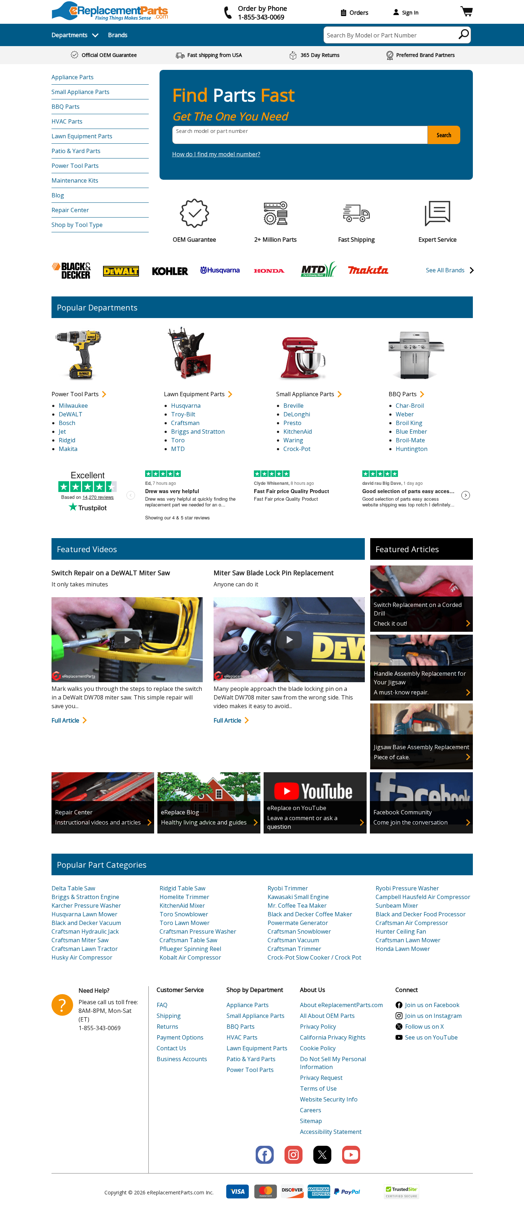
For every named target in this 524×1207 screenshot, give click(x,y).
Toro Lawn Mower (185, 923)
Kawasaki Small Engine (298, 897)
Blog (57, 195)
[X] (322, 1155)
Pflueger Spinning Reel (190, 949)
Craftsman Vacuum (293, 940)
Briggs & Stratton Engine (85, 897)
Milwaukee (73, 406)
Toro (178, 440)
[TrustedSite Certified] (402, 1191)
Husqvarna (186, 406)
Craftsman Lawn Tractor (84, 949)
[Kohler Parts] (170, 270)
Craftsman (185, 423)
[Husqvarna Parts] (220, 270)
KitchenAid (297, 431)
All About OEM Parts (327, 1016)
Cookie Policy (318, 1048)
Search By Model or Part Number (372, 35)
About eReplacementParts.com (341, 1005)
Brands (117, 35)
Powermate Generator (298, 923)
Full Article (65, 720)
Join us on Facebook (432, 1005)
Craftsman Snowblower (299, 931)
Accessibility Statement (331, 1132)
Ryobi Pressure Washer (407, 888)
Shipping (169, 1016)
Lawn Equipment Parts (81, 136)
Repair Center (70, 210)
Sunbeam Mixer (397, 905)
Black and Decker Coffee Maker (310, 914)
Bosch (67, 423)
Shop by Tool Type (77, 225)
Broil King (409, 423)
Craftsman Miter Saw (79, 940)
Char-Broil (410, 406)
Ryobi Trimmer (288, 888)
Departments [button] (69, 35)
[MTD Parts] (319, 270)
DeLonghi (296, 414)
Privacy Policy (318, 1027)
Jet (62, 431)
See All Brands (445, 270)
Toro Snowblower (184, 914)
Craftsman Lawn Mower (408, 940)
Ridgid (67, 440)
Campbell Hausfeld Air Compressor (423, 897)
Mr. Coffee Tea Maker (297, 905)
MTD (178, 449)
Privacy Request (321, 1078)
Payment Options (180, 1037)
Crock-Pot (296, 449)
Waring (293, 440)
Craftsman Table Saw (188, 940)
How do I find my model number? (216, 154)
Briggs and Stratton (198, 431)
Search (444, 135)
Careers (310, 1110)
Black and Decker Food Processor (421, 914)
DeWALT (70, 414)
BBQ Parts (65, 107)
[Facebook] (265, 1155)
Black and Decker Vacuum (86, 923)
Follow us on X (424, 1027)
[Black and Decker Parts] (71, 270)
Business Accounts (182, 1059)
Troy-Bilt (183, 414)
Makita (68, 449)
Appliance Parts (72, 77)
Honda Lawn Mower (403, 949)
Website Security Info (329, 1099)
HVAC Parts (66, 121)
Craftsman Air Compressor (412, 923)
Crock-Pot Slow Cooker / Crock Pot (314, 957)
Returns (167, 1027)
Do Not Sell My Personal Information (333, 1063)
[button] (466, 12)
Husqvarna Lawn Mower (84, 914)
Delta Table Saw (73, 888)
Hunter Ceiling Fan (401, 931)
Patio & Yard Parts (75, 151)
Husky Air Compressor (81, 957)
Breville (293, 406)
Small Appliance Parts (80, 92)
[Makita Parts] (368, 269)
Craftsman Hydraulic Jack (85, 931)
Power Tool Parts (75, 166)
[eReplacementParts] (110, 11)
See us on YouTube (431, 1037)
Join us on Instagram (433, 1016)
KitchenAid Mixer (182, 905)
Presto (292, 423)
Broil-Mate (410, 440)
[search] (464, 33)
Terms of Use (318, 1088)
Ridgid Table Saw (182, 888)
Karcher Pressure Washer (86, 905)
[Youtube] (351, 1155)
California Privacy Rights (333, 1037)
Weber (405, 414)
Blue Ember (411, 431)
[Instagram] (294, 1155)
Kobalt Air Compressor (190, 957)
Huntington (411, 449)
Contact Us (171, 1048)
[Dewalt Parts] (121, 270)
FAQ (162, 1005)
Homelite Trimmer (184, 897)
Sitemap (311, 1121)
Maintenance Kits (74, 180)
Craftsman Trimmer (294, 949)
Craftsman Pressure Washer (198, 931)
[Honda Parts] (269, 270)
